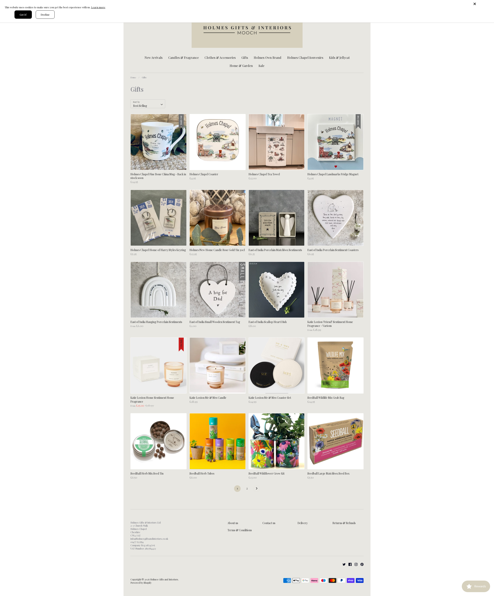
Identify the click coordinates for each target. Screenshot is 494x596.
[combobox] (147, 103)
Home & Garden (241, 66)
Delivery (303, 523)
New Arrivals (153, 58)
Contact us (268, 523)
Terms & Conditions (240, 530)
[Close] (482, 4)
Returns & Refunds (344, 523)
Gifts (244, 58)
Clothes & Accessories (220, 58)
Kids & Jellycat (339, 58)
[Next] (256, 489)
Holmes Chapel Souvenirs (305, 58)
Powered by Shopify (140, 582)
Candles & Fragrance (183, 58)
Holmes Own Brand (267, 58)
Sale (261, 66)
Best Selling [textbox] (140, 106)
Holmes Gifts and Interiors (164, 579)
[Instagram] (355, 564)
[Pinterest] (361, 564)
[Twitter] (343, 564)
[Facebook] (349, 564)
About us (233, 523)
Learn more (98, 7)
